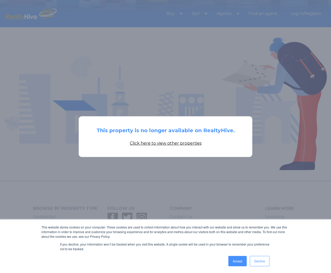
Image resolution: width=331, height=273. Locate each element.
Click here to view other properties (165, 143)
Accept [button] (237, 261)
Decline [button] (259, 261)
